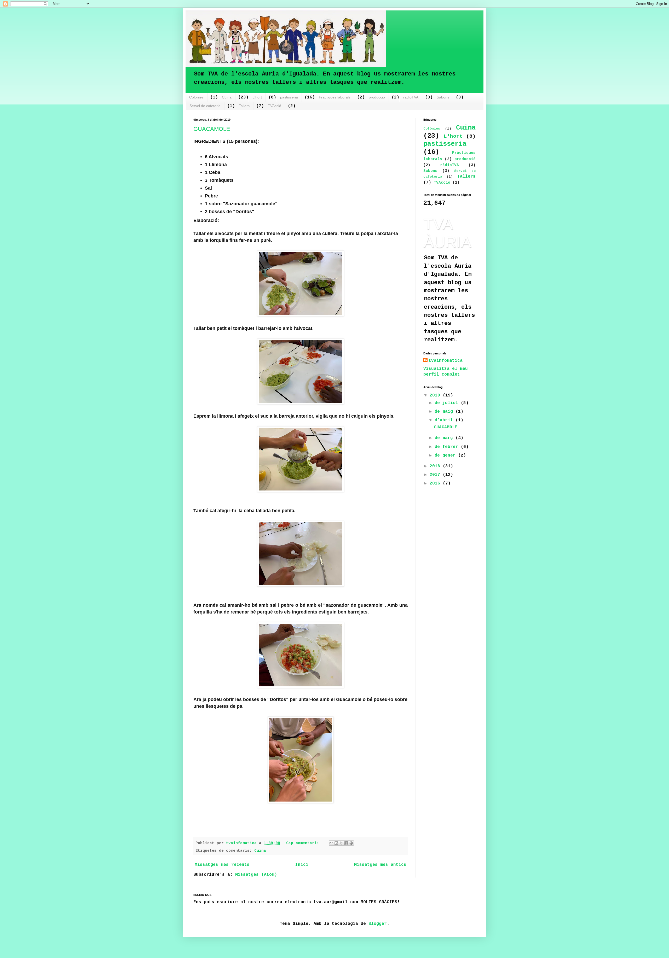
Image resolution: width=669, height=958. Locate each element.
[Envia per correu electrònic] (331, 843)
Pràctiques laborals (334, 97)
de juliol (448, 403)
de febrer (448, 447)
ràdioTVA (410, 97)
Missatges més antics (380, 864)
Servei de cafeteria (205, 106)
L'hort (257, 97)
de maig (445, 411)
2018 (436, 466)
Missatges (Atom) (256, 874)
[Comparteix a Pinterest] (351, 843)
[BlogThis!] (336, 843)
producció (377, 97)
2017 (436, 474)
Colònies (196, 97)
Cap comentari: (303, 843)
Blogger (377, 923)
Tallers (244, 106)
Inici (301, 864)
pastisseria (289, 97)
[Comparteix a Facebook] (346, 843)
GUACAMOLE (211, 129)
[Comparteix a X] (341, 843)
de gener (446, 455)
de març (445, 438)
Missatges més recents (222, 864)
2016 (436, 483)
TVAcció (274, 106)
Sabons (443, 97)
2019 (436, 395)
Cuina (227, 97)
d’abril (445, 420)
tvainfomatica (446, 360)
